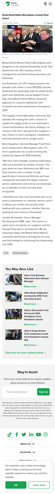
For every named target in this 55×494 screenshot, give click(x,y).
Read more (30, 286)
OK (16, 485)
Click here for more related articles (24, 352)
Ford (6, 253)
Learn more (39, 485)
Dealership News (20, 253)
